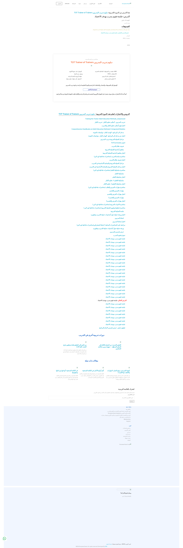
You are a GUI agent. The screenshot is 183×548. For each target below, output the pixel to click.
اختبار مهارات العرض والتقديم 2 (115, 201)
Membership (127, 419)
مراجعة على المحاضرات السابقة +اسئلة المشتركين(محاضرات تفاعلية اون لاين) (101, 225)
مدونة (80, 3)
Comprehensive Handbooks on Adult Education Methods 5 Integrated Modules (98, 129)
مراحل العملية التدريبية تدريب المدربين (112, 139)
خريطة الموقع (109, 544)
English (67, 3)
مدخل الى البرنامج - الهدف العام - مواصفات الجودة (108, 132)
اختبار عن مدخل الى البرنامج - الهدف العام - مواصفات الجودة (106, 136)
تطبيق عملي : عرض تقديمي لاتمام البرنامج (112, 328)
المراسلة (74, 3)
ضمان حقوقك (127, 438)
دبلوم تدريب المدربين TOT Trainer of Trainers (91, 12)
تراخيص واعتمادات (126, 428)
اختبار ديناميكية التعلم (119, 177)
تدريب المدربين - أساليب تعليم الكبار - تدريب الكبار (110, 122)
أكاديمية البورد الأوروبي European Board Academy (119, 413)
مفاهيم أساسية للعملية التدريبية (114, 149)
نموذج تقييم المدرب (119, 235)
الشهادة (128, 440)
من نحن (85, 3)
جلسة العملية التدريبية (117, 211)
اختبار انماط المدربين (119, 221)
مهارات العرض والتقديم (117, 191)
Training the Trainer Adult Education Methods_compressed (105, 119)
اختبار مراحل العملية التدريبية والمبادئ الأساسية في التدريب (107, 167)
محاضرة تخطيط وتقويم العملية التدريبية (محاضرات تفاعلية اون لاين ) (104, 208)
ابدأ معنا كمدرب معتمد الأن (125, 417)
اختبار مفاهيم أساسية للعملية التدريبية (114, 153)
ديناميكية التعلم (119, 173)
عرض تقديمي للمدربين (117, 232)
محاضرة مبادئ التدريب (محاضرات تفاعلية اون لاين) (109, 156)
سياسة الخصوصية (126, 436)
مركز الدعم (128, 434)
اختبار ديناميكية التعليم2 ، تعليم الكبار (114, 184)
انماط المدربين (119, 218)
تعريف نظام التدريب (118, 146)
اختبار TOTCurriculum (118, 143)
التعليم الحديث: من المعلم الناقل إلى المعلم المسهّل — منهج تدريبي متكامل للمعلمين (109, 346)
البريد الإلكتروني (131, 394)
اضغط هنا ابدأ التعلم (92, 89)
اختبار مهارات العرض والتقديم (116, 194)
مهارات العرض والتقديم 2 (116, 197)
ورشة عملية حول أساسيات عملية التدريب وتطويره (108, 228)
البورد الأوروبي (92, 3)
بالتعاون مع (128, 409)
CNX (106, 546)
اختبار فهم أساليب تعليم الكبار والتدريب (113, 125)
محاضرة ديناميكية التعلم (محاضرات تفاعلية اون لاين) (109, 170)
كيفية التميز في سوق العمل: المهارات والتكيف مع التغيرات (118, 371)
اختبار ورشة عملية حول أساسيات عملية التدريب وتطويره (108, 215)
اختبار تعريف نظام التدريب (117, 160)
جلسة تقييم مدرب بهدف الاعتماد (115, 239)
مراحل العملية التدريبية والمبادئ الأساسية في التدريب (108, 163)
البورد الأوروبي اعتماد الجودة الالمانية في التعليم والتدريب (118, 411)
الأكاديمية (100, 3)
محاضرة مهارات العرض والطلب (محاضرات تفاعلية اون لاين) (106, 187)
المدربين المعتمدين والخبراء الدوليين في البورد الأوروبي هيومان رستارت (115, 415)
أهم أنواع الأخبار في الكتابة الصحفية (93, 370)
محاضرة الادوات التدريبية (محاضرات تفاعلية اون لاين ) (109, 204)
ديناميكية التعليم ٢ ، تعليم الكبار (115, 180)
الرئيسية (110, 3)
